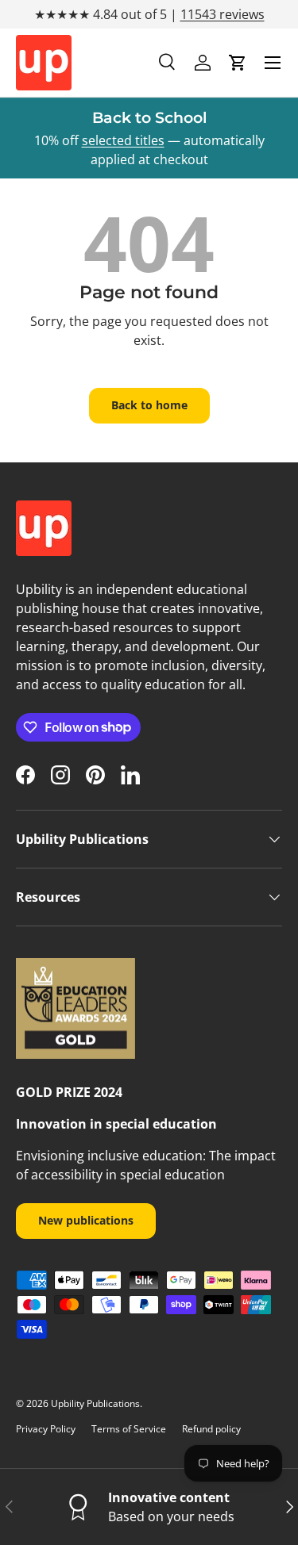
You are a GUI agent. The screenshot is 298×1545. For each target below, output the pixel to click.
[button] (237, 62)
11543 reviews (222, 14)
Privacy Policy (45, 1429)
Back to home (149, 404)
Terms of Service (128, 1429)
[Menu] (272, 62)
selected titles (123, 140)
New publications (86, 1220)
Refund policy (211, 1429)
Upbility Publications (95, 1403)
